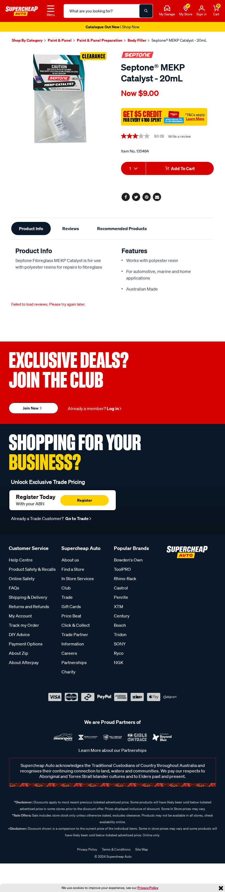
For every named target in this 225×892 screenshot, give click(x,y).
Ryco (118, 653)
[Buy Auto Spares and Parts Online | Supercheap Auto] (21, 10)
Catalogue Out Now (112, 26)
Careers (69, 653)
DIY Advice (19, 634)
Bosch (120, 625)
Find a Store (72, 569)
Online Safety (22, 578)
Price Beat (71, 616)
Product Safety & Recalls (32, 569)
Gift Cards (71, 606)
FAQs (14, 588)
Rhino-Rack (125, 578)
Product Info (31, 228)
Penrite (121, 597)
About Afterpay (24, 662)
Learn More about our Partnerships (112, 750)
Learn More (195, 118)
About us (70, 560)
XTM (118, 606)
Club (66, 588)
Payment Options (26, 644)
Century (122, 616)
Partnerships (74, 662)
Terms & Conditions (116, 849)
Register (84, 500)
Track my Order (24, 625)
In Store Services (77, 578)
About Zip (18, 653)
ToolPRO (122, 569)
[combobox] (133, 168)
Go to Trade (76, 518)
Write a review (179, 136)
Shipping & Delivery (28, 597)
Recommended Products (122, 228)
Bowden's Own (128, 560)
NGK (118, 662)
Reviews (70, 228)
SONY (120, 644)
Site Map (141, 849)
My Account (20, 616)
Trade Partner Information (74, 639)
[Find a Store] (185, 8)
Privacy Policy (147, 887)
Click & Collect (75, 625)
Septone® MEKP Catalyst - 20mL (179, 40)
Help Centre (21, 560)
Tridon (120, 634)
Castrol (121, 588)
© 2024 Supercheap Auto (113, 856)
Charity (68, 671)
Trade (67, 597)
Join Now (31, 408)
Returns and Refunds (29, 606)
